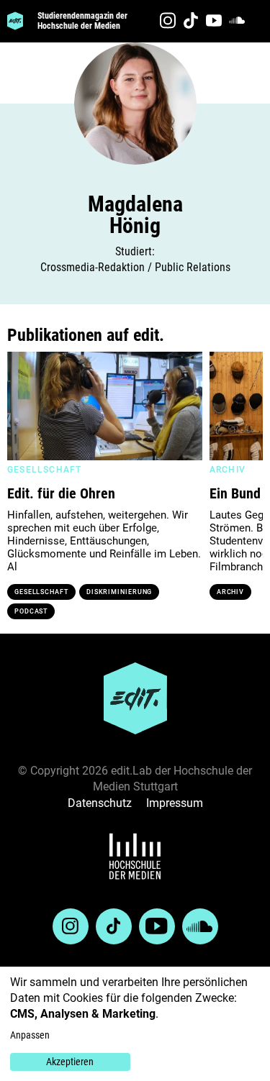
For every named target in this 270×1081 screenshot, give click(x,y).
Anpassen (30, 1035)
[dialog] (135, 1024)
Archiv (230, 592)
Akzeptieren (70, 1061)
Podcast (31, 611)
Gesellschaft (41, 592)
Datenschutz (100, 803)
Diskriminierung (119, 592)
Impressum (174, 803)
